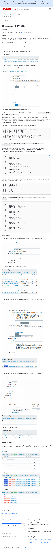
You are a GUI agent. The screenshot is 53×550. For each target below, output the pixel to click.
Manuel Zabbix (5, 14)
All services (30, 542)
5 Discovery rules (35, 14)
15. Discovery (13, 14)
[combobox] (32, 9)
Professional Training (46, 539)
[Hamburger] (50, 9)
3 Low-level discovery (23, 14)
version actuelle (32, 3)
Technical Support (32, 539)
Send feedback (6, 541)
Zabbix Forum (44, 542)
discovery (23, 32)
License (27, 548)
